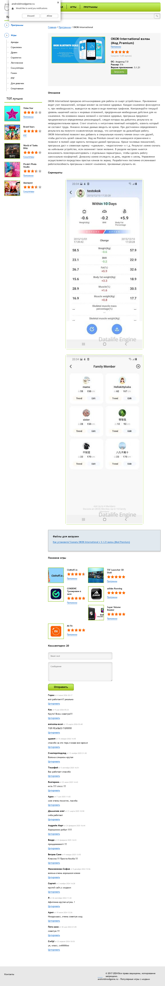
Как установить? (61, 542)
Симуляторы (28, 156)
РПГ (25, 135)
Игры (73, 7)
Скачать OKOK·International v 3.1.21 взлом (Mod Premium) (100, 542)
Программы (90, 7)
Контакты (9, 974)
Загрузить (119, 71)
